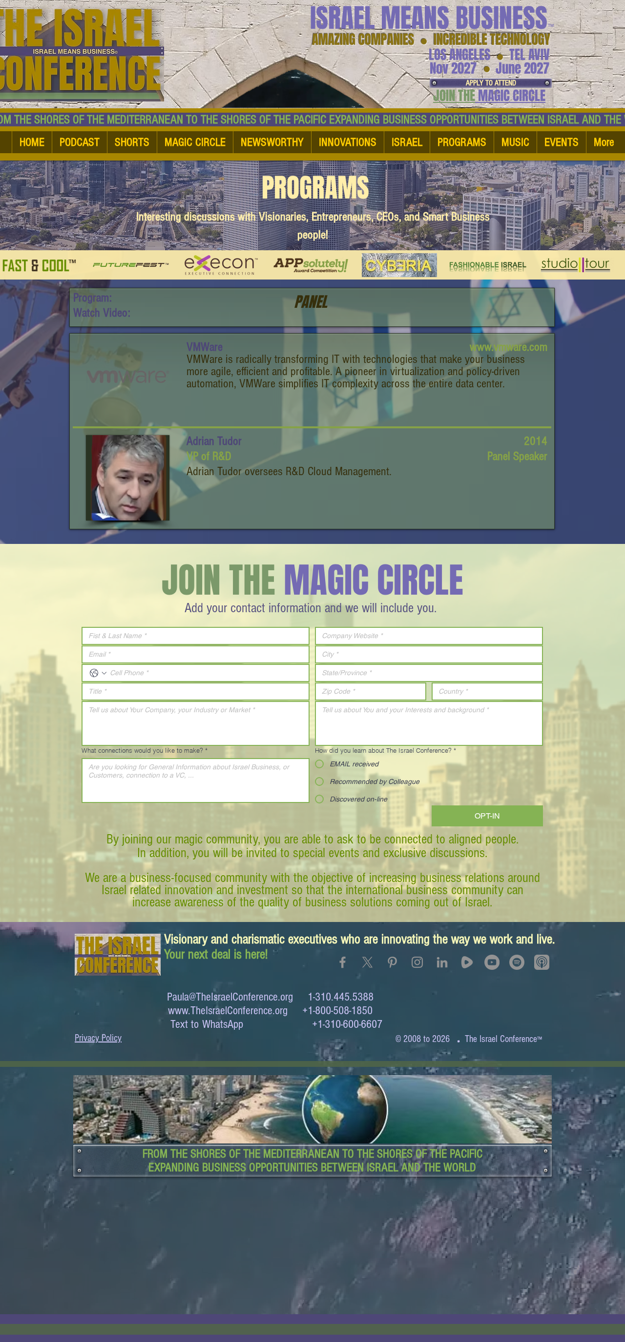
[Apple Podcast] (541, 962)
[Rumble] (467, 962)
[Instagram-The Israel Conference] (417, 962)
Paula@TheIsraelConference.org (230, 996)
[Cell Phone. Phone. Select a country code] (98, 673)
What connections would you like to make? (145, 750)
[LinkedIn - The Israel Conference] (442, 962)
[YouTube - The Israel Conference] (492, 962)
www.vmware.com (508, 347)
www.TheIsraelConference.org (228, 1010)
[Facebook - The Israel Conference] (342, 962)
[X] (367, 962)
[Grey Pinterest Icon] (392, 962)
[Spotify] (516, 962)
